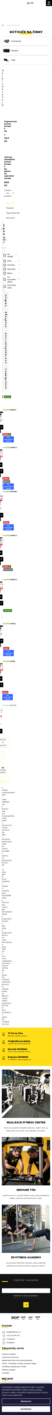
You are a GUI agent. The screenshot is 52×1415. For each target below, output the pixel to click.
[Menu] (49, 3)
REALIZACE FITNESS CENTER (26, 1122)
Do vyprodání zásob (13, 279)
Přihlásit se (27, 1305)
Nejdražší (10, 208)
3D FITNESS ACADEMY (26, 1257)
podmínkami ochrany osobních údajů (26, 1298)
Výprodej (13, 269)
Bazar (13, 273)
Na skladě (12, 255)
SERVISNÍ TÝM (26, 1189)
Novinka (13, 265)
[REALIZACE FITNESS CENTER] (26, 1094)
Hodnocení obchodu (10, 1357)
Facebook (10, 1339)
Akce (13, 261)
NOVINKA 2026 (13, 286)
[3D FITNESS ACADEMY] (26, 1229)
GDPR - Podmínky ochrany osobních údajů (19, 1363)
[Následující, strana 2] (3, 757)
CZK (31, 3)
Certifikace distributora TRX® (14, 1367)
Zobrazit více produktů (7, 193)
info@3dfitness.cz (13, 1332)
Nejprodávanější (13, 213)
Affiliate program (8, 1370)
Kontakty (5, 1373)
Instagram (10, 1342)
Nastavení (26, 1401)
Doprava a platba (9, 1354)
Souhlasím (26, 1409)
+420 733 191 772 (13, 1335)
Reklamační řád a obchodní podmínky (17, 1360)
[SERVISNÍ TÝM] (26, 1161)
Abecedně (10, 218)
